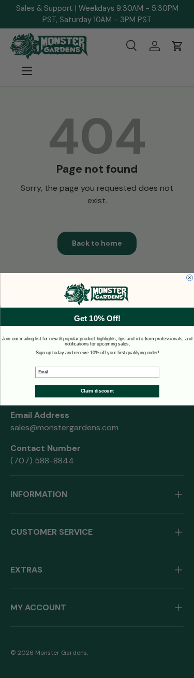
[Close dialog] (189, 278)
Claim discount (97, 391)
